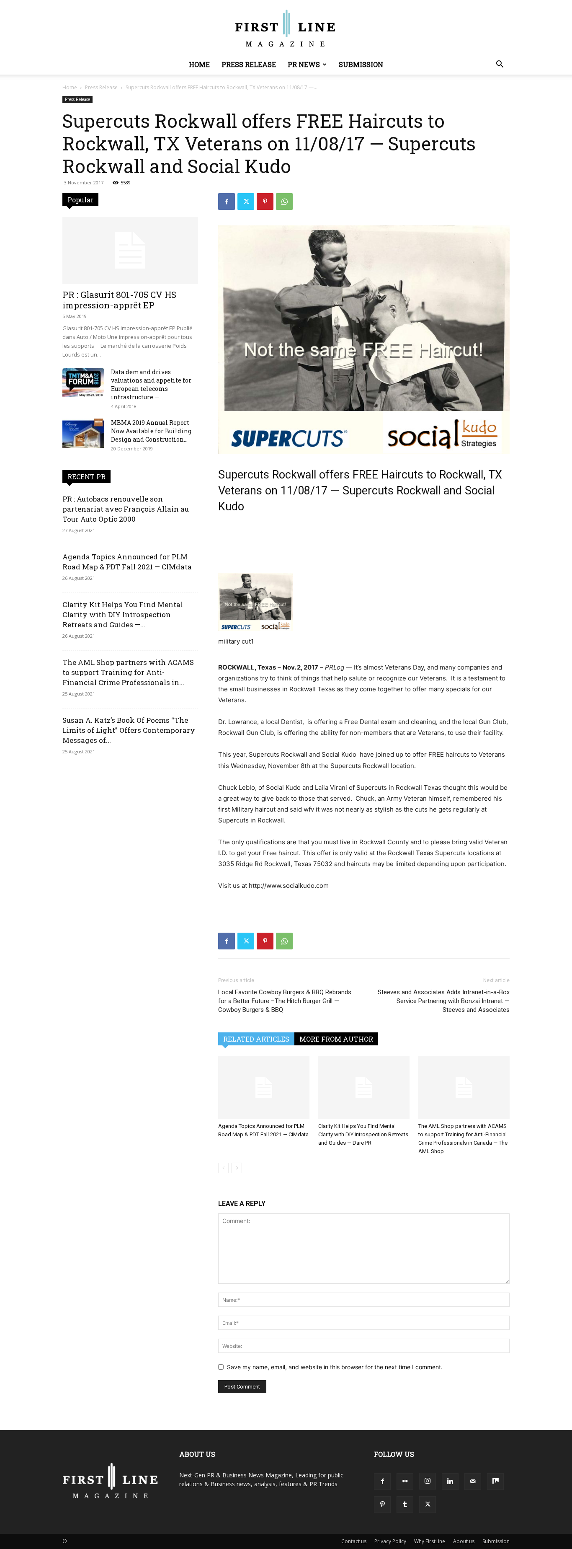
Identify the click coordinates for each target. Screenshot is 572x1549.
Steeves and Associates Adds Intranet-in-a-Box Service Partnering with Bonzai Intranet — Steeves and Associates (444, 1001)
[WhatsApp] (284, 201)
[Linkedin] (450, 1481)
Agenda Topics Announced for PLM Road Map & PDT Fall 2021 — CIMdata (127, 562)
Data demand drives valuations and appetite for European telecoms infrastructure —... (151, 384)
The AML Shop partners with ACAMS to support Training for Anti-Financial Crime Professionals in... (128, 672)
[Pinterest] (265, 201)
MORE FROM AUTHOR (336, 1038)
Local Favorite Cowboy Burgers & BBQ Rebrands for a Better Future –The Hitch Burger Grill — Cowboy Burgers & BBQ (284, 1001)
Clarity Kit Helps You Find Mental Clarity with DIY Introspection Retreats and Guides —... (122, 614)
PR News (304, 64)
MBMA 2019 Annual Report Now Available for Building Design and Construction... (151, 431)
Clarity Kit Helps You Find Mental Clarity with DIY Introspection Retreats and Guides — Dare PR (363, 1134)
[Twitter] (245, 201)
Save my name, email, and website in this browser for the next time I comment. (335, 1367)
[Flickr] (405, 1481)
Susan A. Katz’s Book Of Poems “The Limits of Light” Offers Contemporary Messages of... (128, 730)
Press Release (249, 64)
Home (199, 64)
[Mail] (472, 1481)
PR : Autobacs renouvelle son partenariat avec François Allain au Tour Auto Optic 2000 (125, 509)
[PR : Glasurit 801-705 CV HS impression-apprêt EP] (130, 250)
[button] (500, 65)
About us (463, 1541)
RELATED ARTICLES (256, 1038)
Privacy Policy (390, 1541)
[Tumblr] (405, 1504)
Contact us (353, 1541)
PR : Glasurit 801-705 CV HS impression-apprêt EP (119, 300)
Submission (361, 64)
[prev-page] (223, 1168)
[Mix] (495, 1481)
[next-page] (237, 1168)
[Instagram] (427, 1481)
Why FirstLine (429, 1541)
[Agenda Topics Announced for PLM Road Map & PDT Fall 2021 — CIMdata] (263, 1087)
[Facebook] (226, 201)
